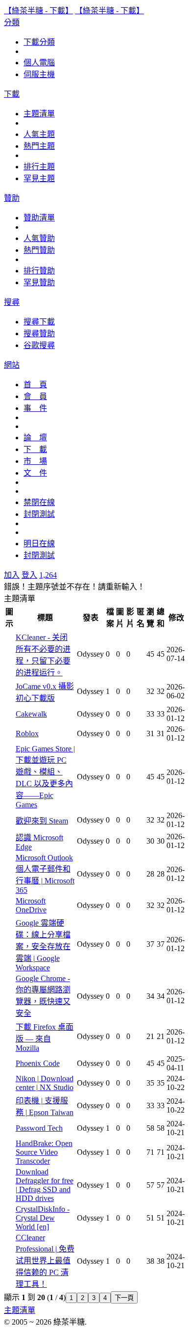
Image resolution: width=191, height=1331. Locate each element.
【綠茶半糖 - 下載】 (38, 10)
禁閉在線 (39, 502)
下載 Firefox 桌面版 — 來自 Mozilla (44, 1037)
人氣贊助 (39, 238)
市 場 (35, 461)
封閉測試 (39, 514)
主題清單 (39, 113)
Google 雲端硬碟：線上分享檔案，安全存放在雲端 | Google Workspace (43, 945)
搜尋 (12, 302)
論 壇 (35, 437)
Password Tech (39, 1128)
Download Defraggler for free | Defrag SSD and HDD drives (44, 1185)
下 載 (35, 449)
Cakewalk (31, 714)
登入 (29, 575)
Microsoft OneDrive (31, 905)
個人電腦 (39, 62)
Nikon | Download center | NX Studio (44, 1082)
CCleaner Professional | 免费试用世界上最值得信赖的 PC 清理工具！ (45, 1260)
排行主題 (39, 166)
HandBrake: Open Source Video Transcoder (44, 1152)
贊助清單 (39, 217)
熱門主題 (39, 146)
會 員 (35, 396)
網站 (12, 365)
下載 (12, 94)
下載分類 (39, 42)
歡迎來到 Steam (42, 821)
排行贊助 (39, 270)
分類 (12, 22)
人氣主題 (39, 134)
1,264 (48, 575)
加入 (12, 575)
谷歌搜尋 (39, 345)
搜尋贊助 (39, 333)
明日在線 (39, 543)
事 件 (35, 408)
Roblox (27, 733)
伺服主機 (39, 74)
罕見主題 (39, 178)
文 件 (35, 473)
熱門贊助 (39, 250)
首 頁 (35, 384)
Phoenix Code (38, 1063)
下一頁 (124, 1298)
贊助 (12, 198)
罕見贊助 (39, 282)
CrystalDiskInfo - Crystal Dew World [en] (43, 1218)
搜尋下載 (39, 322)
